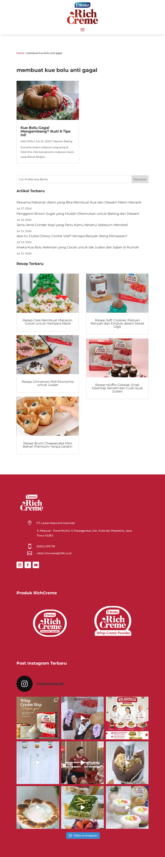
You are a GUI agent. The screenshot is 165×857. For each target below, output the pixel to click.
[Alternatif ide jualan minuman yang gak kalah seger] (127, 807)
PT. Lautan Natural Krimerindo (56, 523)
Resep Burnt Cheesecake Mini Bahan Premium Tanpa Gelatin (47, 444)
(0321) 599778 (46, 546)
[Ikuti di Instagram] (19, 565)
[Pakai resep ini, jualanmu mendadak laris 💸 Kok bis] (37, 807)
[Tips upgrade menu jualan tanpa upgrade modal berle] (82, 718)
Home (20, 53)
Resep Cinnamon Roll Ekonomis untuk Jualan (48, 383)
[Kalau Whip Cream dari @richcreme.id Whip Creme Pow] (37, 718)
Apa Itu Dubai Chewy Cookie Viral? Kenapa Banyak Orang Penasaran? (71, 236)
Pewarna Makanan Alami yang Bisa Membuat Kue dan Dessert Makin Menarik (78, 202)
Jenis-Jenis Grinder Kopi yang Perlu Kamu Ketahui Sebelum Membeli (72, 225)
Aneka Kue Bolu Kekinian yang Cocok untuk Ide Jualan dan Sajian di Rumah (77, 247)
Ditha (30, 141)
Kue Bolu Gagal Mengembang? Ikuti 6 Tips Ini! (46, 131)
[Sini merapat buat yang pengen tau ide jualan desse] (127, 762)
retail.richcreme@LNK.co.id (54, 553)
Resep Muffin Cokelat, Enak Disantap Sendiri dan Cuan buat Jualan (117, 388)
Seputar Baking (63, 141)
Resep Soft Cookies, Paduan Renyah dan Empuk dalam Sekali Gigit (117, 323)
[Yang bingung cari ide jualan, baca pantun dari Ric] (37, 762)
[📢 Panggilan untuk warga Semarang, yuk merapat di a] (127, 718)
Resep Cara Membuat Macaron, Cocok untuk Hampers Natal (48, 321)
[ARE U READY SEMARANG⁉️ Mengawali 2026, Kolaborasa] (82, 762)
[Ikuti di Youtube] (36, 565)
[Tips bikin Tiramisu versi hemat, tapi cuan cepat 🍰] (82, 807)
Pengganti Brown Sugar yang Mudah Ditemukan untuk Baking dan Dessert (77, 214)
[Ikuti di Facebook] (28, 565)
